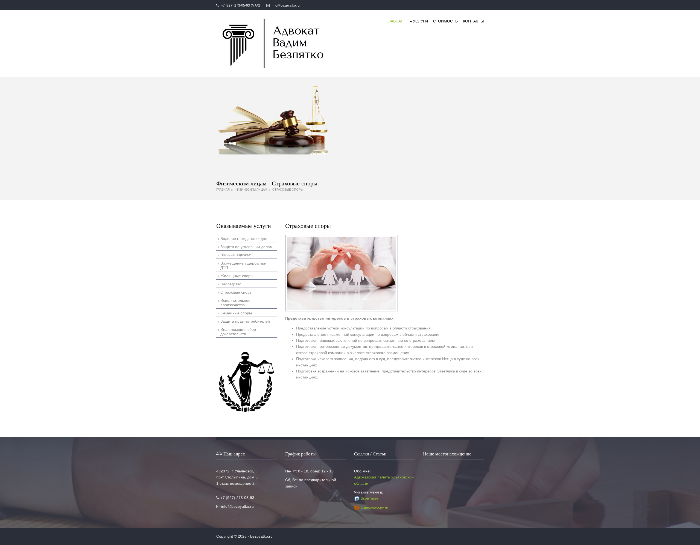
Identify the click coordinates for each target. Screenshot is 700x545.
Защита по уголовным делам (246, 247)
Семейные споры (236, 313)
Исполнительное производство (235, 302)
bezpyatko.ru (261, 536)
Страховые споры (287, 189)
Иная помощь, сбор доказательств (238, 331)
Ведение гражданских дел (243, 238)
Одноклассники (374, 507)
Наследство (230, 284)
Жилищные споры (236, 276)
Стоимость (445, 21)
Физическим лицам (251, 189)
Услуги (420, 21)
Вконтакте (369, 498)
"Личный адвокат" (236, 255)
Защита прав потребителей (245, 321)
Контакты (473, 21)
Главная (395, 21)
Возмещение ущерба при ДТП (243, 265)
